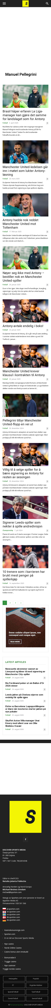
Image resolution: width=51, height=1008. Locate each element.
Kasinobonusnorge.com (14, 930)
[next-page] (21, 603)
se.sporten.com (13, 914)
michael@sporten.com (12, 892)
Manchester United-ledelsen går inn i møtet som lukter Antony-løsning (25, 171)
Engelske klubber (36, 985)
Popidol (36, 979)
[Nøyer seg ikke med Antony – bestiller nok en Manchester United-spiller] (25, 257)
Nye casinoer (9, 965)
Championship (8, 530)
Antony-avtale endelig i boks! (23, 326)
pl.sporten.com (13, 909)
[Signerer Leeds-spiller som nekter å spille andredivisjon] (25, 507)
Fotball (5, 123)
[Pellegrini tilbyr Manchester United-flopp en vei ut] (25, 405)
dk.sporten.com (13, 917)
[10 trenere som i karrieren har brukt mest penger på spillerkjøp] (25, 556)
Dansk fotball (13, 998)
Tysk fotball (36, 992)
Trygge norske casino (12, 969)
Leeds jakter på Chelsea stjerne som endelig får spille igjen (24, 696)
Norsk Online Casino (13, 948)
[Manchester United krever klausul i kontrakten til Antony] (25, 356)
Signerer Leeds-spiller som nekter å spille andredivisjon (22, 524)
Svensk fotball (37, 998)
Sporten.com (17, 898)
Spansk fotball (13, 992)
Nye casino (9, 944)
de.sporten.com (13, 920)
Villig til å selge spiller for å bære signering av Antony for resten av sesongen (23, 473)
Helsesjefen (13, 979)
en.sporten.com (13, 911)
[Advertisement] (25, 38)
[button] (4, 3)
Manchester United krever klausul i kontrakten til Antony (24, 373)
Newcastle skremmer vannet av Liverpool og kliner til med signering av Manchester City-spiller (25, 672)
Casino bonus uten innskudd (16, 951)
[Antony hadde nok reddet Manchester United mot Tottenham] (25, 204)
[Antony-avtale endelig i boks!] (25, 310)
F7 (13, 985)
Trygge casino (10, 961)
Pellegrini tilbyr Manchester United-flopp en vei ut (22, 422)
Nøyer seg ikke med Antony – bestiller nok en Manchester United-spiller (23, 276)
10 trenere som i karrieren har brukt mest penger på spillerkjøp (24, 575)
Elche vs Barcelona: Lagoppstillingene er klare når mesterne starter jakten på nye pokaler (25, 709)
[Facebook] (25, 839)
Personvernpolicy (16, 1005)
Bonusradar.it (10, 957)
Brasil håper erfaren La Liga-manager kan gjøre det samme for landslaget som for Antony (24, 115)
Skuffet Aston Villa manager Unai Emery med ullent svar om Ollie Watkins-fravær (22, 723)
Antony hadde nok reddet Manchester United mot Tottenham (20, 224)
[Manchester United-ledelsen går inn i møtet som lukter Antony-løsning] (25, 151)
